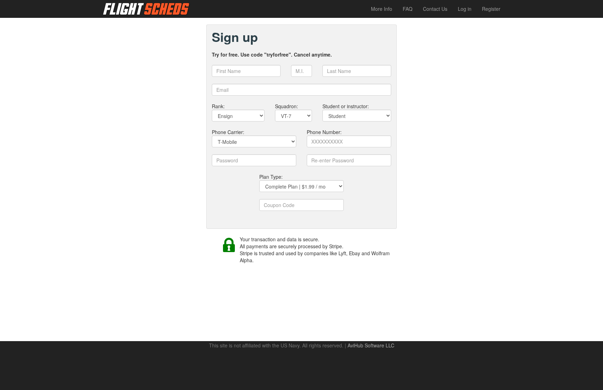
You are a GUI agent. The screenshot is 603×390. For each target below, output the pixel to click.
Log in (464, 8)
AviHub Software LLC (371, 345)
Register (491, 8)
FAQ (407, 8)
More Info (381, 8)
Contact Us (435, 8)
